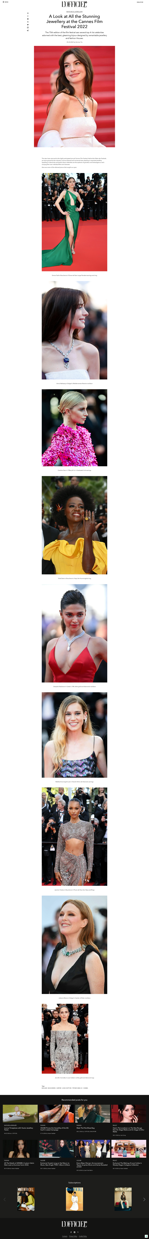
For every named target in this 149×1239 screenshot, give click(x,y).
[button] (144, 1199)
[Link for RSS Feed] (78, 1232)
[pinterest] (28, 19)
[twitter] (28, 24)
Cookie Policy (83, 1236)
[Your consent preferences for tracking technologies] (146, 1236)
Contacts (64, 1236)
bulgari (44, 1088)
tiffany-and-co (77, 1088)
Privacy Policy (73, 1236)
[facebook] (28, 16)
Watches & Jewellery (74, 12)
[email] (28, 13)
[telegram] (28, 30)
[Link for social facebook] (71, 1232)
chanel (85, 1088)
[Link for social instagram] (74, 1232)
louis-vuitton (66, 1088)
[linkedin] (28, 22)
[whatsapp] (28, 27)
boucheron (51, 1088)
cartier (58, 1088)
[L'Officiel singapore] (74, 4)
